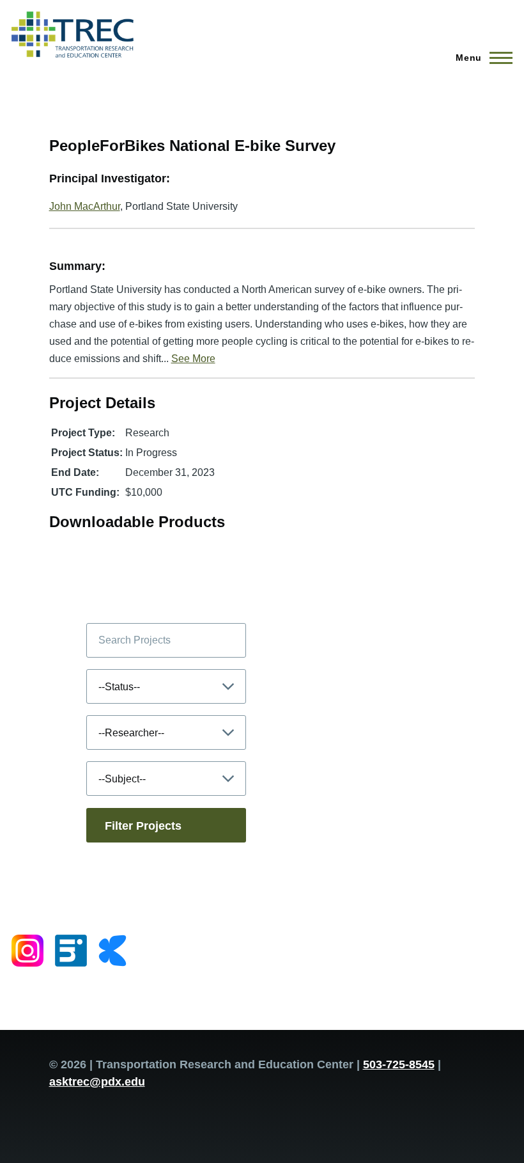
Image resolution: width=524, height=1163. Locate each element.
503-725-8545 (399, 1064)
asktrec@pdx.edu (97, 1081)
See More (193, 358)
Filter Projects (143, 825)
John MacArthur (84, 206)
